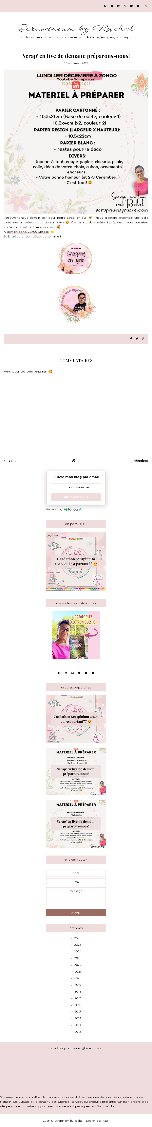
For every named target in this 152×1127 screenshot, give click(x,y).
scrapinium (95, 1048)
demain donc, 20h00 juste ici (28, 232)
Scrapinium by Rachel (76, 29)
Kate (106, 1121)
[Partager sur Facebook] (131, 339)
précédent (139, 460)
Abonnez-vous (76, 497)
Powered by (54, 509)
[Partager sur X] (137, 339)
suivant (10, 460)
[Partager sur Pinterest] (143, 339)
